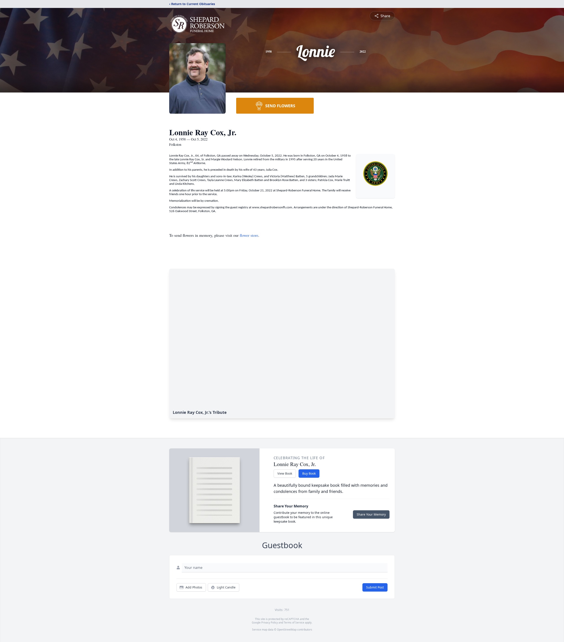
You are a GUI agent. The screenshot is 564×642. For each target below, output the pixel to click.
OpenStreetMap (287, 629)
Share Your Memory (371, 514)
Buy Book (309, 473)
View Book (284, 473)
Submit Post (375, 587)
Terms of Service (294, 622)
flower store (249, 235)
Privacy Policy (269, 622)
